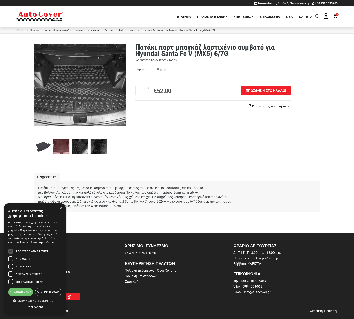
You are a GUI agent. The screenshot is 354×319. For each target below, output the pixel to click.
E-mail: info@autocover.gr (251, 292)
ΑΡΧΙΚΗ (20, 30)
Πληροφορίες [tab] (46, 177)
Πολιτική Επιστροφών (141, 276)
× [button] (60, 207)
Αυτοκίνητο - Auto (114, 30)
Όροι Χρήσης (134, 281)
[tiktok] (69, 296)
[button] (34, 301)
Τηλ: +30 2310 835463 (249, 281)
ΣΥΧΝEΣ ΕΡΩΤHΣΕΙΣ (141, 253)
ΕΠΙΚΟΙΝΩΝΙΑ (270, 17)
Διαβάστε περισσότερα (40, 242)
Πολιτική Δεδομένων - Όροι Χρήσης (150, 270)
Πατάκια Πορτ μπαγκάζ (56, 30)
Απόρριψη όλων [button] (48, 292)
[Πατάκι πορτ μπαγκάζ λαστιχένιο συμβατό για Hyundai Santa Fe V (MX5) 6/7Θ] (80, 85)
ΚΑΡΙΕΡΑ (305, 17)
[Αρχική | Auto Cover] (39, 16)
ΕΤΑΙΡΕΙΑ (184, 17)
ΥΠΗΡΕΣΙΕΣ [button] (242, 17)
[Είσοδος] (326, 17)
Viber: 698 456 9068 (247, 286)
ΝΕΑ (289, 17)
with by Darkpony (324, 311)
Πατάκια (34, 30)
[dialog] (35, 259)
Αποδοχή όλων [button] (21, 292)
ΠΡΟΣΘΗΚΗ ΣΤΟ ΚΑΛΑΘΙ (266, 90)
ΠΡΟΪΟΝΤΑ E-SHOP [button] (211, 17)
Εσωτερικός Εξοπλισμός (86, 30)
